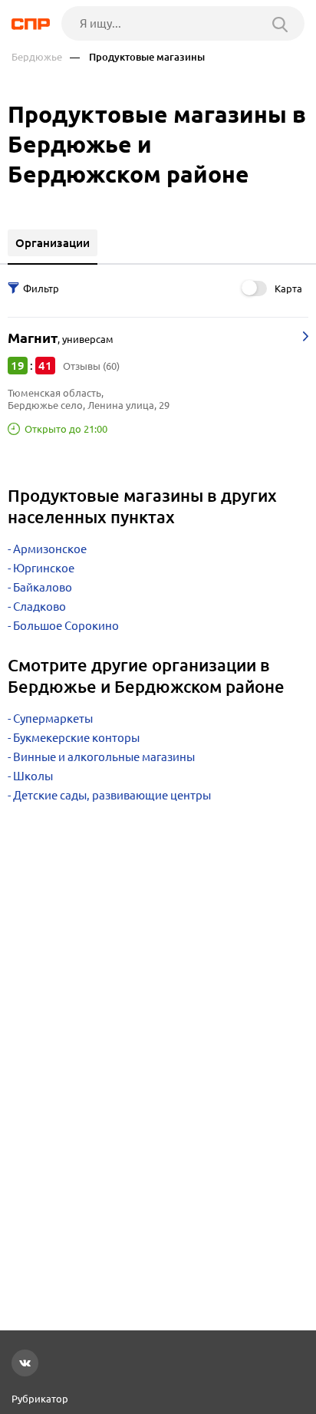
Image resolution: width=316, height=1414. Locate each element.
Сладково (39, 606)
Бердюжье (37, 57)
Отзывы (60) (91, 366)
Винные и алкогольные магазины (104, 757)
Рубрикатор (40, 1399)
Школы (33, 776)
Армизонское (50, 549)
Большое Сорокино (66, 625)
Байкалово (42, 587)
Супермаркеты (53, 718)
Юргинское (43, 568)
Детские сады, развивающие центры (112, 795)
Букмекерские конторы (76, 737)
